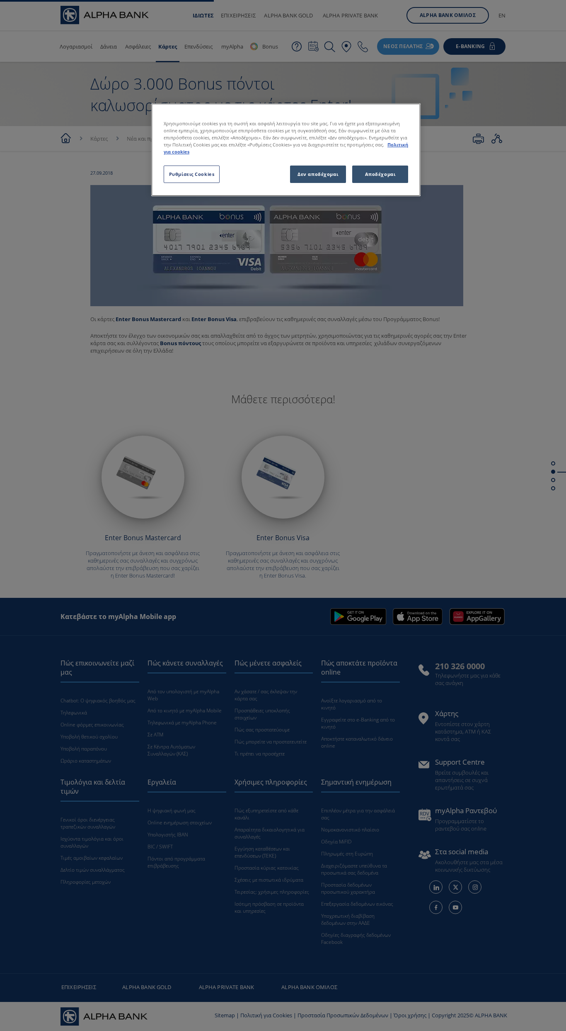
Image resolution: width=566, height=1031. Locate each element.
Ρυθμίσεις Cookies (192, 174)
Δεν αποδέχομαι (318, 174)
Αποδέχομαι (380, 174)
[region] (286, 149)
